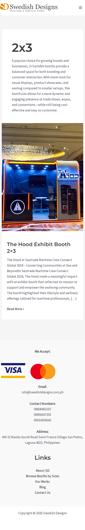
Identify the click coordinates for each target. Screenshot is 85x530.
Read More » (15, 309)
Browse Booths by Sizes (42, 476)
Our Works (42, 481)
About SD (42, 470)
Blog (42, 487)
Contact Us (42, 492)
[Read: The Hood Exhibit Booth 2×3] (42, 177)
